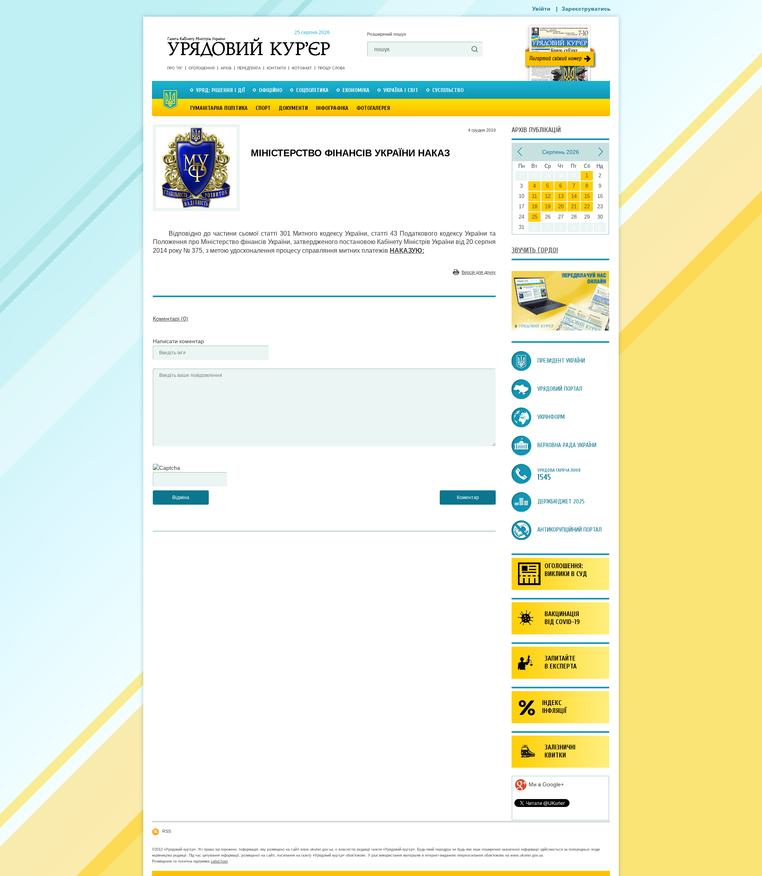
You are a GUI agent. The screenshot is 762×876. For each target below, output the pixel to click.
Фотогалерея (373, 108)
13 (561, 196)
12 (547, 196)
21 (574, 206)
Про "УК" (175, 68)
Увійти (541, 9)
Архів (226, 68)
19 (547, 206)
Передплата (249, 68)
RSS (166, 831)
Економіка (356, 90)
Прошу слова (331, 68)
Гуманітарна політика (219, 108)
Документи (293, 108)
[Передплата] (560, 328)
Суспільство (448, 90)
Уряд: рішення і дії (220, 90)
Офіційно (270, 90)
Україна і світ (400, 90)
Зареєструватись (586, 9)
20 (561, 206)
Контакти (276, 68)
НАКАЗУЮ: (407, 250)
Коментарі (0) (170, 318)
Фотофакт (302, 68)
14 (574, 196)
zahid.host (219, 861)
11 (534, 196)
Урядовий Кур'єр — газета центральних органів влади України (248, 39)
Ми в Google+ (545, 784)
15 (587, 196)
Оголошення (202, 68)
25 (534, 217)
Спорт (263, 108)
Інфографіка (332, 108)
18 (534, 206)
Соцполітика (312, 90)
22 (587, 206)
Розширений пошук (386, 34)
